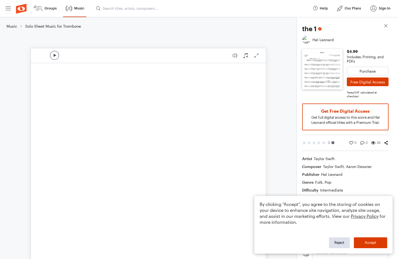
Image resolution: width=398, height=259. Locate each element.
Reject (339, 242)
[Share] (386, 142)
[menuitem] (8, 8)
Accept (370, 242)
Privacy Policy (365, 216)
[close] (386, 26)
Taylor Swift (324, 158)
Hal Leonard (331, 174)
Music (11, 26)
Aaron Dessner (359, 166)
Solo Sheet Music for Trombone (53, 26)
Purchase (368, 71)
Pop (328, 182)
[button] (333, 142)
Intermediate (331, 190)
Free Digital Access (367, 82)
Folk (318, 182)
